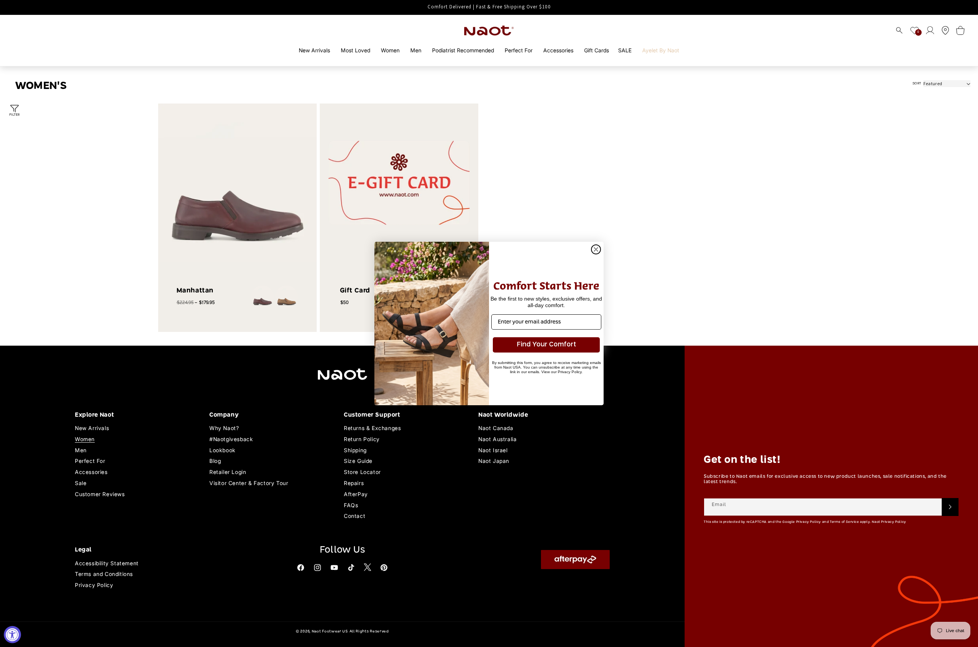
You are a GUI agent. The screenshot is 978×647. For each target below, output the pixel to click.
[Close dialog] (596, 249)
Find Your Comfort (546, 344)
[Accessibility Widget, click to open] (12, 634)
